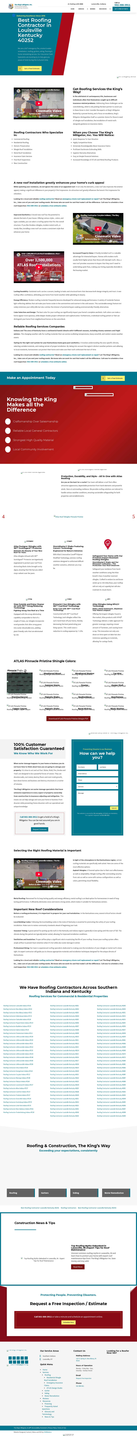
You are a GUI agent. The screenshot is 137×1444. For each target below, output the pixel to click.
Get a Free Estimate (121, 9)
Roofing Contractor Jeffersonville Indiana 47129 (18, 1037)
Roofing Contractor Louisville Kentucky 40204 (64, 1016)
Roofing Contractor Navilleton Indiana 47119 (17, 1026)
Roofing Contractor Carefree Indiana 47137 (16, 1092)
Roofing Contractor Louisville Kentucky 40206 (64, 1023)
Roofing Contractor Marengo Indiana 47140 (16, 1078)
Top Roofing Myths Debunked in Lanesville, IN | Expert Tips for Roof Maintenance (90, 1248)
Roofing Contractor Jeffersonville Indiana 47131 (18, 1043)
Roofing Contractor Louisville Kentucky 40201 (64, 1006)
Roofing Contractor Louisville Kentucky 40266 (111, 1043)
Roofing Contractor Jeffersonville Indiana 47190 (18, 1061)
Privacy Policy (52, 1428)
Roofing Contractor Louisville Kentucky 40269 (111, 1050)
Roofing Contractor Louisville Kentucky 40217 (64, 1061)
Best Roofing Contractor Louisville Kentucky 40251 (40, 1208)
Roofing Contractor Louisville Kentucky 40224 (64, 1085)
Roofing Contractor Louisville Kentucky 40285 (111, 1074)
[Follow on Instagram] (14, 1358)
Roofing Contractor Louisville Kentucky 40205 (64, 1019)
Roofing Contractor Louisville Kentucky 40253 (111, 1019)
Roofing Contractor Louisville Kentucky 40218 (64, 1064)
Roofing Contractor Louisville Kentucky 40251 (111, 1013)
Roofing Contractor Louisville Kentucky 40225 (64, 1088)
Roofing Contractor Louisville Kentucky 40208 (64, 1030)
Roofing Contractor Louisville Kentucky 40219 (64, 1068)
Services (81, 9)
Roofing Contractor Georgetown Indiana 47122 (17, 1071)
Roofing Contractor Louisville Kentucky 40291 (111, 1088)
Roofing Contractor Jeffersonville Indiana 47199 (18, 1064)
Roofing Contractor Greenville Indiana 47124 (17, 1099)
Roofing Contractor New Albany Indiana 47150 (17, 1009)
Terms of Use (62, 1428)
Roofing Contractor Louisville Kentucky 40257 (111, 1030)
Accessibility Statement (39, 1428)
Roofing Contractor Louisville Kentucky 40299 (111, 1116)
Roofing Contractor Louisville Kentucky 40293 (111, 1095)
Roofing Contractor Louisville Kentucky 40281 (111, 1064)
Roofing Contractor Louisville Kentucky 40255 (111, 1023)
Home (72, 9)
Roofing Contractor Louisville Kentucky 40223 (64, 1081)
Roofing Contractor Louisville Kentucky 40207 (64, 1026)
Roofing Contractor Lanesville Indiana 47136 (17, 1006)
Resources (103, 9)
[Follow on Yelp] (18, 1362)
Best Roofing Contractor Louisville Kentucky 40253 (97, 1208)
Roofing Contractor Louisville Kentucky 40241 (64, 1109)
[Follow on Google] (22, 1362)
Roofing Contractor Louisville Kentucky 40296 (111, 1105)
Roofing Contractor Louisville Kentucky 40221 (64, 1074)
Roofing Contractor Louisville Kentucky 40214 (64, 1050)
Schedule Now (68, 1322)
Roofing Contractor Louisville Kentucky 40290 (111, 1085)
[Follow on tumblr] (14, 1362)
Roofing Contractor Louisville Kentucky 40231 (64, 1099)
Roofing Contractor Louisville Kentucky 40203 (64, 1013)
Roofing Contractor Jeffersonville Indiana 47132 (18, 1047)
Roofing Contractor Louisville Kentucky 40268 (111, 1047)
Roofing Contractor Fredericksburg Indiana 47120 (18, 1112)
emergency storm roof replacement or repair (80, 199)
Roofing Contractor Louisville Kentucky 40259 (111, 1037)
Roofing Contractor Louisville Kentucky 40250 (111, 1009)
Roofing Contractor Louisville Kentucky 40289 (111, 1081)
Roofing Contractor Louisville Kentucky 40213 (64, 1047)
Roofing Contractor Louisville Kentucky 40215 (64, 1054)
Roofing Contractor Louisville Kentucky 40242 (64, 1112)
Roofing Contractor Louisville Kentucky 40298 (111, 1112)
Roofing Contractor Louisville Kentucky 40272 (111, 1057)
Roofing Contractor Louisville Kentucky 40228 (64, 1092)
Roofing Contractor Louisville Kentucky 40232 (64, 1102)
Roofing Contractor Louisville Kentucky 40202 (64, 1009)
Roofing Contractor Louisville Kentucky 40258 (111, 1033)
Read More (77, 1267)
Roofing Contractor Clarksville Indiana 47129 (17, 1019)
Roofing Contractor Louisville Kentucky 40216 (64, 1057)
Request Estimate (39, 829)
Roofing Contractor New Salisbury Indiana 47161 (18, 1109)
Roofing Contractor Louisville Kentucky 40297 (111, 1109)
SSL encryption (97, 813)
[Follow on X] (18, 1358)
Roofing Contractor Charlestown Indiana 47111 (18, 1033)
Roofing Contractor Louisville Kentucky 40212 (64, 1043)
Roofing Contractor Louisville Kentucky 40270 (111, 1054)
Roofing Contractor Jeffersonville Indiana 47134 (18, 1054)
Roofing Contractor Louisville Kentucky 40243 (64, 1116)
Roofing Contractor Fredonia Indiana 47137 (16, 1095)
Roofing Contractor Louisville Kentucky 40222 (64, 1078)
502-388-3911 (122, 5)
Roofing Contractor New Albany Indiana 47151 (17, 1013)
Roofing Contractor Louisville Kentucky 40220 (64, 1071)
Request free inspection (83, 1378)
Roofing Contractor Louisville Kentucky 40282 (111, 1068)
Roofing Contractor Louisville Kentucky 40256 (111, 1026)
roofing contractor (46, 199)
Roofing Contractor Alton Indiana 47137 (15, 1088)
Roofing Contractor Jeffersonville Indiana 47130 (18, 1040)
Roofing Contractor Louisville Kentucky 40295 (111, 1102)
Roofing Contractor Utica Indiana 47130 (15, 1068)
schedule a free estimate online (53, 206)
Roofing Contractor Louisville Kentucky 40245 (111, 1006)
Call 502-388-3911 (29, 816)
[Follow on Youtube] (22, 1358)
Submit (114, 808)
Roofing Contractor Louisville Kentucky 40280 (111, 1061)
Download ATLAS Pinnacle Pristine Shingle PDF (68, 718)
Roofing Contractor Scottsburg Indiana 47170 (17, 1102)
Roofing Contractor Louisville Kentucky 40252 (111, 1016)
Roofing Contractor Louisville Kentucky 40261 (111, 1040)
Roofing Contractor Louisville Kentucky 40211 (64, 1040)
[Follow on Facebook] (10, 1358)
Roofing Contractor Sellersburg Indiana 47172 (17, 1016)
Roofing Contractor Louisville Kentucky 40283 (111, 1071)
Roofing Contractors (68, 1208)
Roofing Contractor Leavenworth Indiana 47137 (18, 1085)
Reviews (92, 9)
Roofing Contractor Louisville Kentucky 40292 (111, 1092)
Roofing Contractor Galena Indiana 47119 (16, 1030)
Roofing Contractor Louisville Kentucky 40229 (64, 1095)
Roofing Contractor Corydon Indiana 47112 (16, 1074)
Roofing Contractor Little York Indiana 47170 (17, 1105)
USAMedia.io (48, 1432)
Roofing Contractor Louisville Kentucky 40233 (64, 1105)
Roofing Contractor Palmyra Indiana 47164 (16, 1081)
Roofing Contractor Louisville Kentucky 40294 (111, 1099)
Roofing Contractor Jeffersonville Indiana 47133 (18, 1050)
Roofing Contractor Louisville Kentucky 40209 (64, 1033)
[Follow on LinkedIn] (26, 1358)
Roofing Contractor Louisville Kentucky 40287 (111, 1078)
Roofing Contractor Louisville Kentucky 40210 (64, 1037)
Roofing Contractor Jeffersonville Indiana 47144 (18, 1057)
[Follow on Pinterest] (10, 1362)
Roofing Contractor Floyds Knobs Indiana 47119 (18, 1023)
